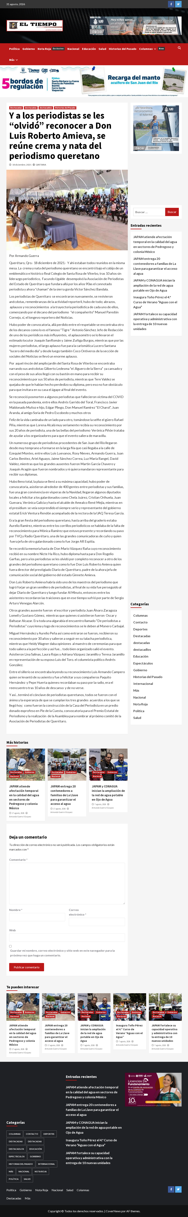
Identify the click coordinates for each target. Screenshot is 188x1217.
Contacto (140, 622)
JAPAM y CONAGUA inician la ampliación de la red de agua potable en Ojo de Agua (108, 792)
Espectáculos (143, 663)
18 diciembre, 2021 (21, 164)
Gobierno (28, 49)
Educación (89, 49)
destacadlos (46, 107)
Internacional (143, 684)
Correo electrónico (77, 912)
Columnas (151, 49)
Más (12, 60)
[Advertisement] (156, 179)
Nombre (15, 910)
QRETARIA (41, 164)
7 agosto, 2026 (100, 804)
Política (14, 49)
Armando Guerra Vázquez (20, 816)
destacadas (31, 107)
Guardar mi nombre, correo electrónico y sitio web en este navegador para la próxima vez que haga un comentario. (62, 953)
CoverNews (113, 1211)
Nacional (73, 49)
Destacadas (16, 107)
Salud (102, 49)
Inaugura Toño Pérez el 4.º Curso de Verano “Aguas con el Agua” (155, 302)
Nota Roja (51, 49)
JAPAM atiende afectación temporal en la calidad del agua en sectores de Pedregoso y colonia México (24, 797)
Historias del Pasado (122, 49)
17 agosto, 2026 (18, 813)
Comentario (18, 859)
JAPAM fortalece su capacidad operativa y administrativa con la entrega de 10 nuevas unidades (155, 321)
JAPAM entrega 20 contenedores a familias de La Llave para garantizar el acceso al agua (64, 795)
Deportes (140, 629)
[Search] (179, 47)
